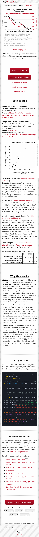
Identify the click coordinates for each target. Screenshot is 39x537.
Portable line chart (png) (15, 473)
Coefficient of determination (23, 201)
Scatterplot (10, 470)
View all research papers (19, 87)
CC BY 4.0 (19, 534)
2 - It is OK (19, 511)
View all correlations (19, 83)
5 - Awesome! (25, 515)
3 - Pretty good (30, 511)
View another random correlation (19, 502)
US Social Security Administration (20, 113)
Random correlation (19, 70)
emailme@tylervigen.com (23, 528)
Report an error (19, 91)
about (24, 2)
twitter (34, 528)
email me (29, 2)
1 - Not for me (8, 511)
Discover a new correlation (19, 77)
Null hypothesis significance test (18, 217)
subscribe (35, 2)
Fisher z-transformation (24, 245)
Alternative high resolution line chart (19, 467)
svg (25, 49)
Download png (18, 49)
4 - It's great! (14, 515)
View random (30, 5)
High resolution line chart (15, 459)
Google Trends (13, 130)
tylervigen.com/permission (18, 451)
